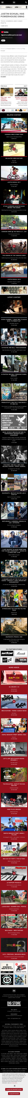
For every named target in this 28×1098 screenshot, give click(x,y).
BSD (15, 1053)
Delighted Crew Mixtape (14, 158)
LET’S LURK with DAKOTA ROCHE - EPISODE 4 (14, 759)
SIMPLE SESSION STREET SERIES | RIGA (14, 734)
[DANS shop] (7, 653)
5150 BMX (22, 1070)
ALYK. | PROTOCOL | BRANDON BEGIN (14, 954)
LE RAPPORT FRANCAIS (14, 882)
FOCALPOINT (24, 1055)
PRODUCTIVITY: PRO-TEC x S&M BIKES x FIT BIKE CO (14, 403)
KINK (18, 1056)
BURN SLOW (19, 1053)
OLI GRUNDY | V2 (14, 687)
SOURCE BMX (19, 1059)
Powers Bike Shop (20, 1072)
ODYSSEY (19, 1058)
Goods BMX (6, 1072)
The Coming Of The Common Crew (14, 255)
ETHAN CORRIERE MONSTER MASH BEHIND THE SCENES (14, 206)
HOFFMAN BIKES (6, 1056)
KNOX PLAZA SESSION (14, 809)
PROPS (2, 1059)
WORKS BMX (12, 1063)
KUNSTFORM (23, 1056)
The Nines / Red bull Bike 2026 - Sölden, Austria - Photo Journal (14, 465)
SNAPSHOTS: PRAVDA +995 (14, 637)
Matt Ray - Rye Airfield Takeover (6, 99)
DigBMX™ (22, 994)
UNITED (21, 1061)
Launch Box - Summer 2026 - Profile (14, 906)
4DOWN (17, 1063)
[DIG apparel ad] (14, 110)
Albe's (4, 1070)
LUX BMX (3, 1058)
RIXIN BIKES (12, 1059)
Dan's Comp (16, 1070)
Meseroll (12, 1072)
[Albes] (21, 653)
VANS (25, 1061)
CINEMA (25, 1053)
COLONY (3, 1055)
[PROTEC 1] (14, 7)
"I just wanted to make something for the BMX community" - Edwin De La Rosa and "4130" (14, 551)
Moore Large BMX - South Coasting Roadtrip (21, 99)
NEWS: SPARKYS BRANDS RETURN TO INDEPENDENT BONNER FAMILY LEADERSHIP (14, 433)
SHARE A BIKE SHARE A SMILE (11, 1061)
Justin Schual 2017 (14, 182)
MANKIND (8, 1058)
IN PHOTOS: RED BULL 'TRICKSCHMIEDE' (14, 347)
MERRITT (13, 1058)
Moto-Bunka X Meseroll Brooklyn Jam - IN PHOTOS (14, 522)
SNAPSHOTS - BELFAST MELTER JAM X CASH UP (14, 493)
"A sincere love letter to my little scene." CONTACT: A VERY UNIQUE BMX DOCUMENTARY (14, 580)
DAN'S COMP (17, 1055)
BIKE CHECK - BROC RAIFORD (14, 930)
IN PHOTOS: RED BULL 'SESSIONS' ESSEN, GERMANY (14, 375)
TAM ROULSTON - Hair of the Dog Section (14, 784)
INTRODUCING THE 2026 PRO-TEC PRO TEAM (14, 609)
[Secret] (7, 660)
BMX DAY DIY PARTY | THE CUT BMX (14, 858)
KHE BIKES (13, 1056)
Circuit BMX (9, 1070)
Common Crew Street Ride (14, 134)
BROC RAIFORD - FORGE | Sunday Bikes (14, 710)
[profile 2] (21, 980)
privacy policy (14, 1082)
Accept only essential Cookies (14, 1089)
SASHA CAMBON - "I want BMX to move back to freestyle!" (14, 320)
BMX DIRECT (10, 1053)
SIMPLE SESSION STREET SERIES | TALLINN (14, 834)
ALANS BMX (4, 1053)
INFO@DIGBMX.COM (15, 1018)
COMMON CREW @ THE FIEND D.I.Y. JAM (13, 231)
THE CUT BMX (9, 1055)
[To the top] (14, 991)
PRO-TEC (7, 1059)
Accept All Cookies (14, 1093)
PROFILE (24, 1058)
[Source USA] (21, 660)
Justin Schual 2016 (14, 279)
